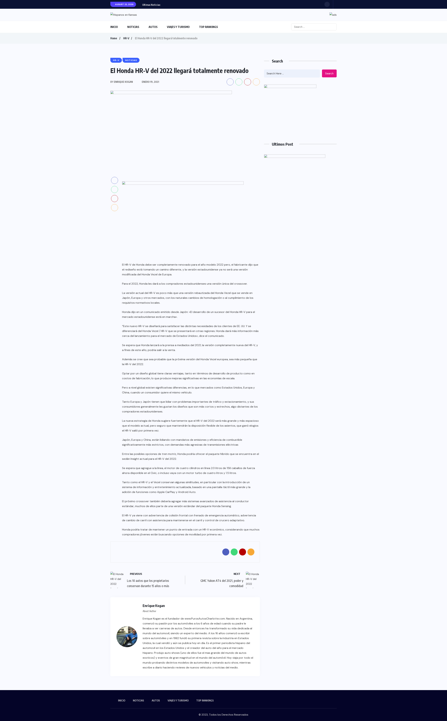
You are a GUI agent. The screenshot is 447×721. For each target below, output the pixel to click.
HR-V (126, 38)
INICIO (114, 27)
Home (113, 38)
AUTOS (153, 27)
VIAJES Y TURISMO (178, 27)
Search (329, 73)
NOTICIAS (133, 27)
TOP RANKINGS (208, 27)
